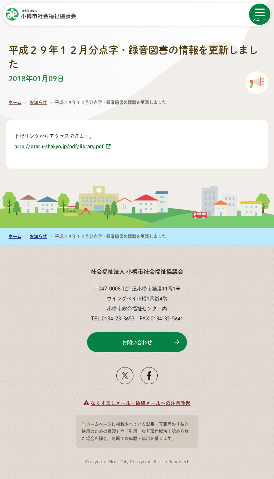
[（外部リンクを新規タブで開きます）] (125, 381)
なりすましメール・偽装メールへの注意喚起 (141, 402)
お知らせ (38, 102)
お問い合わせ (137, 342)
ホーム (15, 102)
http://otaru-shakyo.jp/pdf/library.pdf (59, 146)
